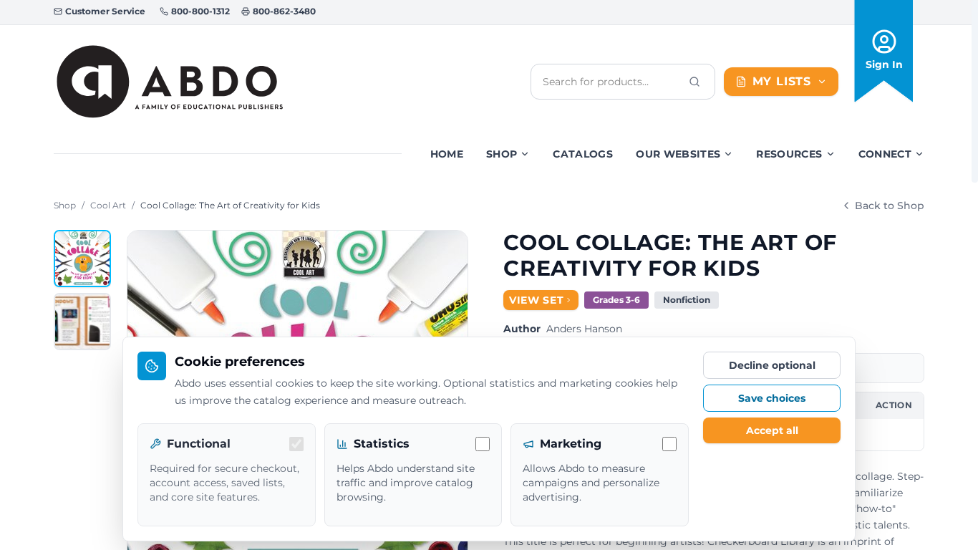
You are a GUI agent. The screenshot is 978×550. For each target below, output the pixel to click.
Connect (884, 154)
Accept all (772, 430)
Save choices (771, 398)
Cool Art (108, 205)
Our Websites (678, 154)
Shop (501, 154)
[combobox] (611, 81)
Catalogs (583, 154)
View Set (536, 300)
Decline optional (772, 365)
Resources (789, 154)
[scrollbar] (975, 91)
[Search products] (694, 81)
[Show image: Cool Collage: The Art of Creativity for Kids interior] (82, 321)
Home (446, 154)
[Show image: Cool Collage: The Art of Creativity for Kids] (82, 258)
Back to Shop (889, 205)
